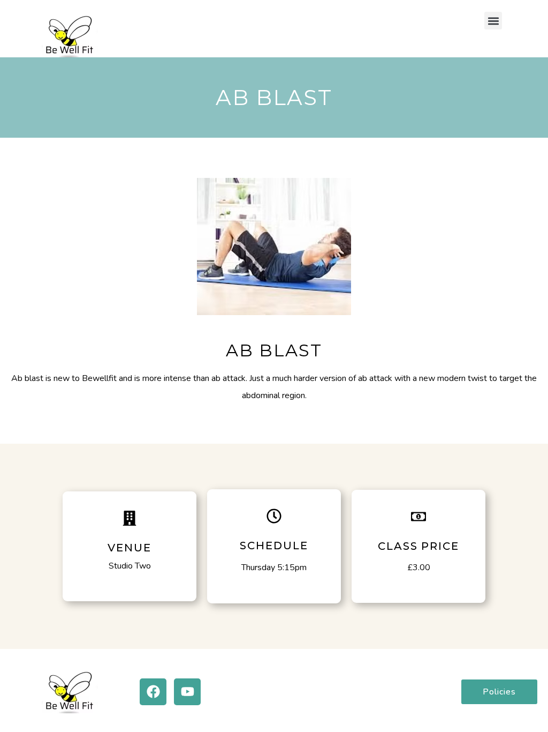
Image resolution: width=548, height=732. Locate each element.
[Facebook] (153, 691)
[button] (493, 20)
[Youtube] (187, 691)
